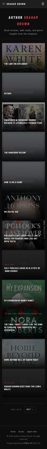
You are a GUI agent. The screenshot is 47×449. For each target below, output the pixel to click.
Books (21, 432)
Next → (30, 409)
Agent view (32, 432)
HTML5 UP (27, 443)
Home (13, 432)
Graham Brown (14, 3)
